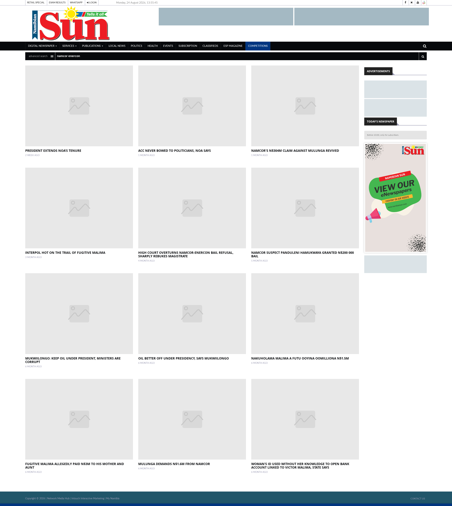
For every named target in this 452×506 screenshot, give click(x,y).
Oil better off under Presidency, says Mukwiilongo (183, 358)
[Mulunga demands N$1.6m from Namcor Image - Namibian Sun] (192, 419)
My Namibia (112, 498)
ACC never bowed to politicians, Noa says (174, 150)
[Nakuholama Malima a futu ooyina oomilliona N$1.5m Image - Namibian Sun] (305, 313)
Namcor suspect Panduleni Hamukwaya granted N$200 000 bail (302, 254)
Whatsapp (76, 3)
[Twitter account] (411, 2)
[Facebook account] (405, 2)
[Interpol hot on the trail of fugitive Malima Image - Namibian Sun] (79, 208)
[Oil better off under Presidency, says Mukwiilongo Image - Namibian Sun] (192, 313)
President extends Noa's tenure (53, 150)
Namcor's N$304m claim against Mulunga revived (295, 150)
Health (153, 46)
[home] (90, 23)
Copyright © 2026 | (36, 498)
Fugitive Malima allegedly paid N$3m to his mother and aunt (74, 465)
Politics (136, 46)
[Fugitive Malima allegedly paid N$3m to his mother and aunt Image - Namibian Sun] (79, 419)
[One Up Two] (424, 2)
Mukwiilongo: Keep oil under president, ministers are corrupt (73, 360)
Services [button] (68, 46)
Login (93, 3)
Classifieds (210, 46)
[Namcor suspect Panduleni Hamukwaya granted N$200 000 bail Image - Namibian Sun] (305, 208)
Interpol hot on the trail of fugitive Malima (65, 252)
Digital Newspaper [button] (41, 46)
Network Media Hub (58, 498)
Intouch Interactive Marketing (88, 498)
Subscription (188, 46)
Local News (117, 46)
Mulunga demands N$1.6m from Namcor (174, 464)
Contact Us (418, 499)
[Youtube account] (417, 2)
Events (168, 46)
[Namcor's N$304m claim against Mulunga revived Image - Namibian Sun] (305, 105)
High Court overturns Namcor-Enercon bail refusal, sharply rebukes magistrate (185, 254)
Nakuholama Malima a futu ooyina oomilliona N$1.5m (300, 358)
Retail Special (35, 3)
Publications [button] (91, 46)
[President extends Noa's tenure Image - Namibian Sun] (79, 105)
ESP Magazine (233, 46)
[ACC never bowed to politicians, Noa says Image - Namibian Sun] (192, 105)
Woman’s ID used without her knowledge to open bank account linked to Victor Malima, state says (300, 465)
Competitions (258, 46)
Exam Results (57, 3)
